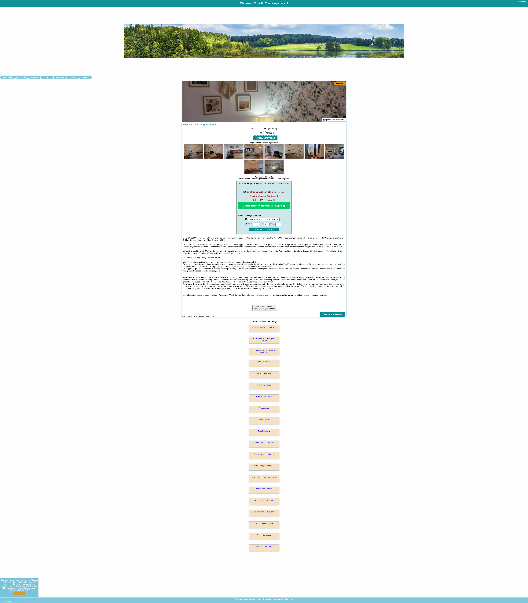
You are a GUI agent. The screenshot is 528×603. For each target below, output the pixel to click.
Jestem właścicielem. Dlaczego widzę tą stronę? (264, 308)
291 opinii (278, 179)
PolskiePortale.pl (15, 602)
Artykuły (85, 77)
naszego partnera (320, 295)
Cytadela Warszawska (264, 362)
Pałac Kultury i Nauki (264, 396)
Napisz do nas (288, 599)
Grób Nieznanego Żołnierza (264, 454)
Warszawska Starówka (264, 489)
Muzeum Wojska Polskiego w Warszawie (264, 351)
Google (34, 580)
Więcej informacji (265, 138)
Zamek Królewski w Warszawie (264, 512)
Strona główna (8, 77)
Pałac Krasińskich (264, 385)
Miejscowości (34, 77)
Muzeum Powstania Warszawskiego (264, 327)
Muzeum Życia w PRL (264, 546)
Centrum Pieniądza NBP (264, 523)
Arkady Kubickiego (264, 535)
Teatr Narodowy (264, 431)
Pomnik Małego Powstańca (264, 443)
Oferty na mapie (21, 77)
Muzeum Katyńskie (264, 373)
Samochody (60, 77)
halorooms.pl (522, 1)
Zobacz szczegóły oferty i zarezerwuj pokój (264, 206)
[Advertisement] (264, 577)
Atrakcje (72, 77)
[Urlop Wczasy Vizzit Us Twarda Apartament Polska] (193, 158)
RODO (27, 590)
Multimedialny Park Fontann (264, 466)
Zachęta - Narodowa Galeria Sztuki (264, 477)
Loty (47, 77)
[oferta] (324, 120)
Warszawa (340, 83)
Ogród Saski (264, 420)
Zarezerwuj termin (332, 314)
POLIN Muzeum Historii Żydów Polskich (264, 340)
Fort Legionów (264, 408)
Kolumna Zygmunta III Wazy (264, 500)
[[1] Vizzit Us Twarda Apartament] (264, 101)
